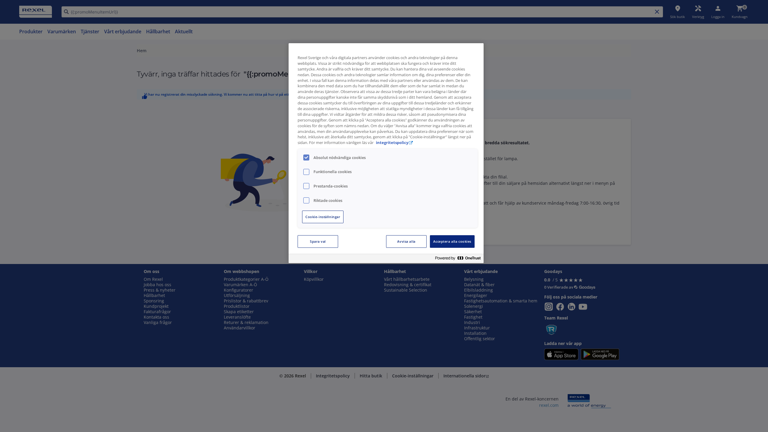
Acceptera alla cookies (452, 241)
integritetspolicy (392, 142)
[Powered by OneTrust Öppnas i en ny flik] (458, 259)
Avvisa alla (406, 241)
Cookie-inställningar (322, 216)
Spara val (318, 241)
